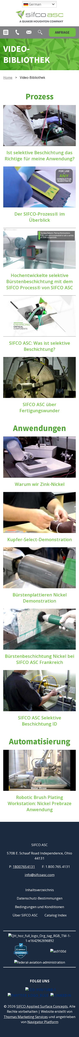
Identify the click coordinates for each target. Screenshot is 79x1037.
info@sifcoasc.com (39, 874)
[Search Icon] (40, 32)
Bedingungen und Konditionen (39, 906)
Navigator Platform (42, 1021)
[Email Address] (28, 32)
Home (7, 77)
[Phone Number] (17, 32)
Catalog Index (56, 915)
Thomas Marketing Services (26, 1016)
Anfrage (62, 32)
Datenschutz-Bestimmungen (39, 898)
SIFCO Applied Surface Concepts (42, 1006)
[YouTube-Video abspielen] (39, 125)
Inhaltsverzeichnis (39, 889)
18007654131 (24, 866)
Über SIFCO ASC (25, 915)
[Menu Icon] (5, 32)
